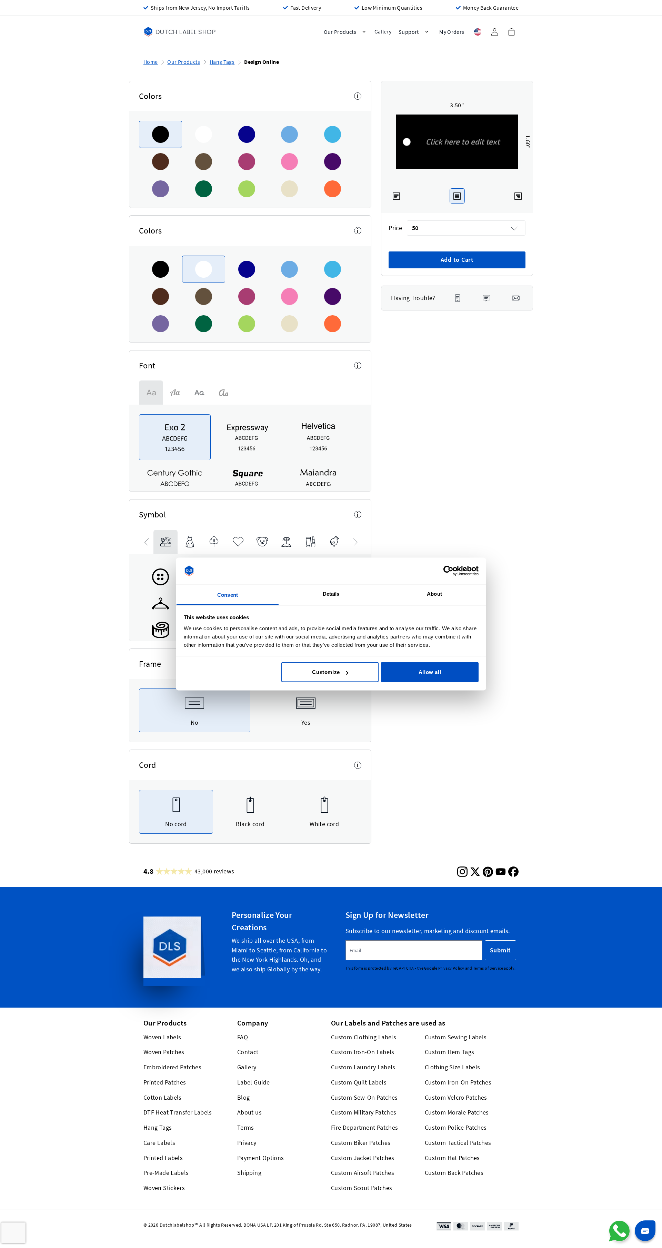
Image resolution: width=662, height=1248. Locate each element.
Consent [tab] (227, 594)
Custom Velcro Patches (456, 1097)
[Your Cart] (511, 31)
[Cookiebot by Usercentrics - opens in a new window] (448, 571)
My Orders (451, 32)
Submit (500, 950)
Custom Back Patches (454, 1173)
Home (150, 62)
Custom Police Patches (456, 1128)
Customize (326, 672)
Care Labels (159, 1143)
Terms (245, 1128)
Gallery (247, 1067)
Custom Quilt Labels (359, 1082)
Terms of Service (488, 968)
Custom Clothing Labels (363, 1037)
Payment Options (260, 1158)
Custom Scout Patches (361, 1188)
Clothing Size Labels (452, 1067)
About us (249, 1113)
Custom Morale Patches (457, 1113)
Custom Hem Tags (449, 1052)
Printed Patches (164, 1082)
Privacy (247, 1143)
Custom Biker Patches (360, 1143)
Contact (248, 1052)
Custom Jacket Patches (362, 1158)
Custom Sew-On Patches (364, 1097)
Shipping (249, 1173)
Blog (243, 1097)
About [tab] (434, 593)
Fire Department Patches (364, 1128)
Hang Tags (222, 62)
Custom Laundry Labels (363, 1067)
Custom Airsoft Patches (362, 1173)
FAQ (242, 1037)
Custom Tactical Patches (458, 1143)
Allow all (430, 672)
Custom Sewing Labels (456, 1037)
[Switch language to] (477, 31)
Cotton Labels (162, 1097)
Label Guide (253, 1082)
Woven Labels (162, 1037)
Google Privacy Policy (444, 968)
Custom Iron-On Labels (362, 1052)
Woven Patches (163, 1052)
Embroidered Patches (172, 1067)
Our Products (183, 62)
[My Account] (494, 31)
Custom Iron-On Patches (458, 1082)
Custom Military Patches (363, 1113)
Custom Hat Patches (452, 1158)
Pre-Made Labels (166, 1173)
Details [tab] (331, 593)
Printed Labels (163, 1158)
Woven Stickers (164, 1188)
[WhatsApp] (619, 1231)
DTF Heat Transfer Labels (177, 1113)
